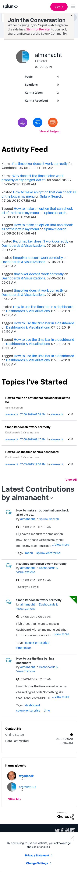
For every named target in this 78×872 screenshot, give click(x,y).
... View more (60, 544)
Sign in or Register (38, 29)
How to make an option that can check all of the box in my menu (37, 210)
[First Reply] (37, 122)
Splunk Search (51, 196)
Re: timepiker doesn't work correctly (40, 163)
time (47, 710)
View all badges (49, 131)
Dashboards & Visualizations (23, 245)
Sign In (59, 6)
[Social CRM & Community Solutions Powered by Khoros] (65, 815)
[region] (39, 852)
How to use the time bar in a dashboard (43, 307)
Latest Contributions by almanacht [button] (38, 493)
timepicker (23, 648)
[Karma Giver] (22, 122)
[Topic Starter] (53, 122)
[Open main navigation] (73, 6)
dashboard (32, 705)
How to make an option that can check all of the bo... (37, 400)
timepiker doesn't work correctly (38, 257)
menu (29, 553)
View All (71, 479)
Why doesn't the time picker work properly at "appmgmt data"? (32, 178)
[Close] (72, 838)
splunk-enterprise (48, 553)
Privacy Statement (37, 855)
